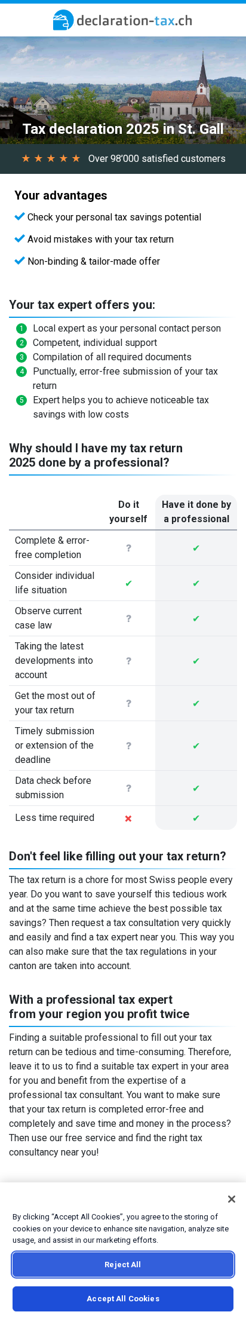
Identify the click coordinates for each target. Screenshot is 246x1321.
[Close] (232, 1199)
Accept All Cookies (123, 1298)
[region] (123, 1251)
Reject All (122, 1264)
